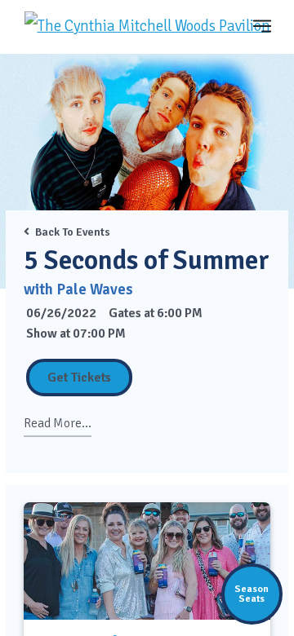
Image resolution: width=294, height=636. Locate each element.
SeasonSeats (251, 593)
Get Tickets (79, 377)
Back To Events (72, 232)
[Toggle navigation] (262, 25)
